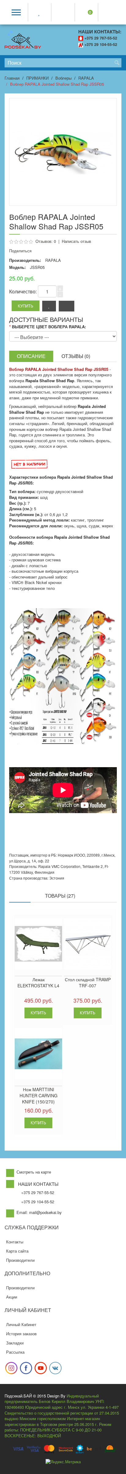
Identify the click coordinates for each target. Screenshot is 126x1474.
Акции (11, 1297)
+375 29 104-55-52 (100, 44)
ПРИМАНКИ (37, 78)
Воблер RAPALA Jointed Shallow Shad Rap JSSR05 (57, 84)
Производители (20, 1260)
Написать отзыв (76, 241)
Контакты (14, 1242)
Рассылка (15, 1352)
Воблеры (63, 78)
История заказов (21, 1333)
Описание (31, 356)
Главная (12, 78)
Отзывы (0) (75, 356)
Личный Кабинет (21, 1324)
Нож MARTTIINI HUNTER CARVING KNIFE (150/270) (38, 1095)
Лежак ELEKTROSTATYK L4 (38, 982)
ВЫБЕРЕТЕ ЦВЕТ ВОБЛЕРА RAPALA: (49, 327)
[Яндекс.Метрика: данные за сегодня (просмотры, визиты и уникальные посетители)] (63, 1462)
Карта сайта (17, 1251)
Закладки (15, 1343)
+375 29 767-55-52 (100, 38)
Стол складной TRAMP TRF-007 (88, 982)
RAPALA (86, 78)
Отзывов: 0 (45, 241)
